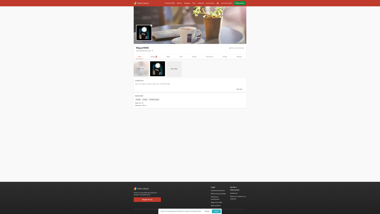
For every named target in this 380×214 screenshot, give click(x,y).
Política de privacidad (218, 194)
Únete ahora (239, 3)
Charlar (170, 3)
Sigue (168, 57)
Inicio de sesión (226, 3)
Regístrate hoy (147, 199)
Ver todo (174, 68)
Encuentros (210, 3)
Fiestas (225, 57)
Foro (194, 3)
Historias (201, 3)
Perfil (139, 57)
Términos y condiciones (215, 198)
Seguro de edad (216, 202)
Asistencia (233, 193)
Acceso (207, 211)
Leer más (239, 89)
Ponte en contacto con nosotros (238, 197)
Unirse (216, 211)
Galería (179, 3)
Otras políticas (216, 205)
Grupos (194, 57)
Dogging (187, 3)
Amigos (154, 57)
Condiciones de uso (218, 190)
